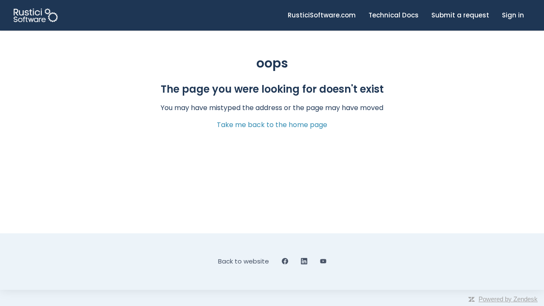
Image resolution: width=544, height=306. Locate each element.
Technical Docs (393, 15)
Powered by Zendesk (508, 299)
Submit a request (460, 15)
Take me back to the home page (272, 125)
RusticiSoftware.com (322, 15)
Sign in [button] (513, 15)
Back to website (243, 261)
